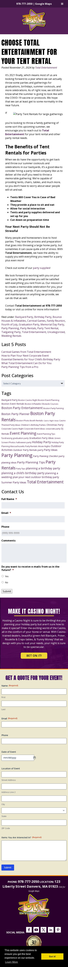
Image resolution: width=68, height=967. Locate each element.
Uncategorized (56, 332)
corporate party (53, 428)
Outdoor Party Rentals (25, 449)
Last (3, 709)
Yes (7, 576)
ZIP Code (5, 828)
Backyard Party (24, 317)
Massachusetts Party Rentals (23, 446)
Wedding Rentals (11, 336)
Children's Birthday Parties (33, 424)
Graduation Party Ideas (41, 438)
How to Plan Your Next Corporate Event (25, 355)
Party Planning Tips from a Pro (19, 367)
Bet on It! (34, 655)
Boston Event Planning (48, 400)
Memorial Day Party (52, 324)
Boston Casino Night (27, 400)
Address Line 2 (8, 792)
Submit (7, 591)
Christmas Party (54, 424)
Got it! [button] (52, 956)
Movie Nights (44, 446)
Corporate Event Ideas (34, 428)
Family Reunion (56, 320)
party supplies (41, 268)
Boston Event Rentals (12, 403)
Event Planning (23, 433)
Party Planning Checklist (45, 456)
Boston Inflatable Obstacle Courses (41, 403)
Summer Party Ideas (13, 482)
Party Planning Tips (31, 462)
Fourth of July (9, 324)
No (6, 582)
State (3, 816)
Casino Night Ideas (51, 421)
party (40, 449)
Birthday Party (42, 317)
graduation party (20, 438)
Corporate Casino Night (12, 428)
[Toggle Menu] (62, 4)
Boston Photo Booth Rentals (29, 420)
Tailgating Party (11, 332)
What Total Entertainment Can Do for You (26, 363)
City (3, 804)
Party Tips (20, 468)
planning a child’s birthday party (22, 473)
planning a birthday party (43, 468)
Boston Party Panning (53, 408)
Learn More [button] (11, 962)
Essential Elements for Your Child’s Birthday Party (30, 359)
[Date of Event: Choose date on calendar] (36, 758)
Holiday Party (41, 442)
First (3, 697)
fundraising (6, 438)
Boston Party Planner (15, 414)
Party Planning (10, 328)
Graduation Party (29, 324)
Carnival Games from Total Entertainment (26, 352)
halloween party (23, 442)
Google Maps (43, 3)
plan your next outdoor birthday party (36, 477)
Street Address (8, 780)
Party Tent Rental (47, 328)
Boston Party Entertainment (22, 408)
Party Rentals (28, 328)
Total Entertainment (46, 67)
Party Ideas (50, 450)
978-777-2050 (24, 3)
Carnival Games (36, 320)
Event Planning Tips (46, 433)
